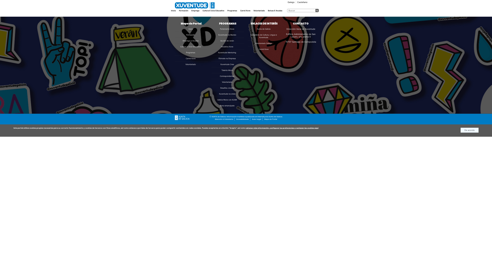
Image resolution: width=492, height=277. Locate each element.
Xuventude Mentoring (227, 52)
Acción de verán (227, 41)
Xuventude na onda (227, 94)
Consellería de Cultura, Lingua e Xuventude (263, 36)
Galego (291, 2)
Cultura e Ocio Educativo (190, 47)
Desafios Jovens (227, 88)
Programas (232, 10)
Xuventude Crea (227, 64)
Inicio (173, 10)
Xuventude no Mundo (227, 35)
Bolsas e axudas (275, 10)
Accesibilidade (242, 119)
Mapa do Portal (270, 119)
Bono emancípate (227, 106)
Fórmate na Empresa (227, 58)
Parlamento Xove (227, 29)
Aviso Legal (256, 119)
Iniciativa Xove (227, 47)
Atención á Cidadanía (224, 119)
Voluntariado (259, 10)
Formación (190, 35)
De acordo (469, 130)
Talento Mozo (227, 70)
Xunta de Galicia (263, 29)
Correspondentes (227, 76)
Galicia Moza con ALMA (227, 100)
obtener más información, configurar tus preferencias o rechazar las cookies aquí (282, 128)
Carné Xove (245, 10)
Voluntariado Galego (263, 43)
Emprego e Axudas (191, 41)
